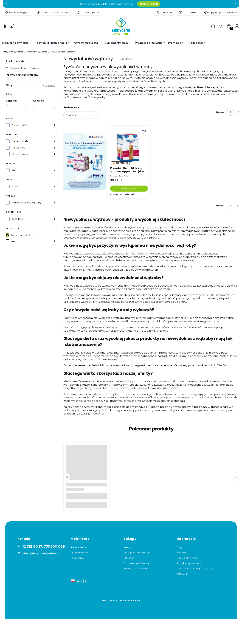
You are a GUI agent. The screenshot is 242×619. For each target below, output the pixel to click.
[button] (144, 132)
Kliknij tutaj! (149, 4)
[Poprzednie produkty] (67, 476)
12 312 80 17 (166, 12)
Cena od (11, 100)
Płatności (129, 557)
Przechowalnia (79, 552)
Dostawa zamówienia (136, 563)
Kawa (15, 186)
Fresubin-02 (18, 147)
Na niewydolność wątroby (26, 202)
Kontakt (181, 552)
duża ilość (17, 218)
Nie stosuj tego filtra (22, 235)
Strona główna (20, 154)
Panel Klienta (78, 547)
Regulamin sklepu (187, 557)
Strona (219, 112)
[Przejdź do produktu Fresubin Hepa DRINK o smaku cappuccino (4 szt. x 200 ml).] (129, 147)
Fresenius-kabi (20, 141)
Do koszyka (129, 188)
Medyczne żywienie (37, 51)
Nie (13, 170)
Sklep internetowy (120, 600)
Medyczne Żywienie (13, 51)
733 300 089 (189, 12)
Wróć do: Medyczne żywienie (25, 68)
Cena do (38, 100)
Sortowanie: (71, 107)
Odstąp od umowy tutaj (137, 552)
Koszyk (128, 547)
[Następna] (235, 4)
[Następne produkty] (235, 476)
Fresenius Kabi (20, 125)
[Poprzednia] (7, 4)
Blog (179, 547)
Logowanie (77, 557)
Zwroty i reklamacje (135, 568)
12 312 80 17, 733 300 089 (43, 546)
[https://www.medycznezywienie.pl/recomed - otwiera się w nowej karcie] (84, 161)
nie (13, 241)
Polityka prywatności (189, 563)
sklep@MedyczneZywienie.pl (222, 12)
